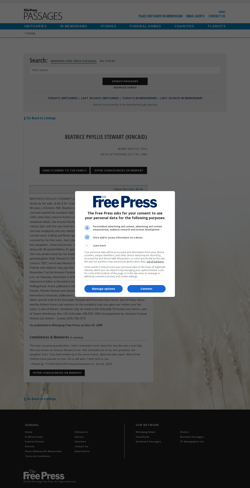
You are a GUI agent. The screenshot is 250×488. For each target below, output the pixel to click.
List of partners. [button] (155, 261)
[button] (125, 245)
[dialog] (125, 244)
